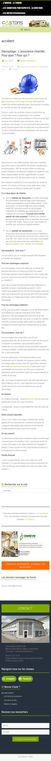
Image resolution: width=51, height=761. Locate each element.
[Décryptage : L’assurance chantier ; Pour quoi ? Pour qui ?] (25, 74)
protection (35, 67)
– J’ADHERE (6, 2)
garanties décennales (35, 98)
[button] (22, 544)
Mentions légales (10, 704)
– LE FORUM (16, 2)
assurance (28, 67)
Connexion (20, 13)
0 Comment (15, 69)
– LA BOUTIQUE (36, 8)
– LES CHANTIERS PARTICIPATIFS (15, 8)
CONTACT (25, 608)
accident (21, 67)
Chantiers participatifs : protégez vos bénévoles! (25, 566)
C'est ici (30, 519)
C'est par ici (43, 513)
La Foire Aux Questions (13, 696)
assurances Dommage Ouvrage (19, 101)
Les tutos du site (10, 700)
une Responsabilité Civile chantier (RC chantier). (25, 242)
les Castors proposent (19, 366)
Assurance (31, 61)
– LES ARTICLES (8, 13)
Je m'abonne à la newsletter (25, 739)
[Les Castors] (25, 23)
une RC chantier (34, 399)
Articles (22, 61)
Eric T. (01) (8, 61)
